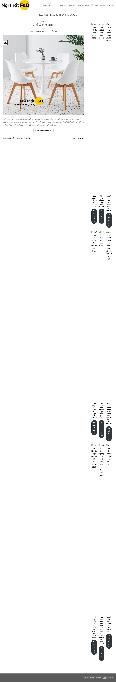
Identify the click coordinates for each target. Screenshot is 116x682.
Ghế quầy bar (83, 5)
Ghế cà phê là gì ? (43, 24)
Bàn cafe (64, 5)
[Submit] (49, 5)
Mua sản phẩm (101, 429)
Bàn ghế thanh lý (98, 5)
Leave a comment (78, 138)
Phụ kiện (110, 5)
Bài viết (43, 21)
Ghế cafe (72, 5)
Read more (94, 216)
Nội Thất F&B (52, 31)
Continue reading (43, 130)
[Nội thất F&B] (19, 5)
